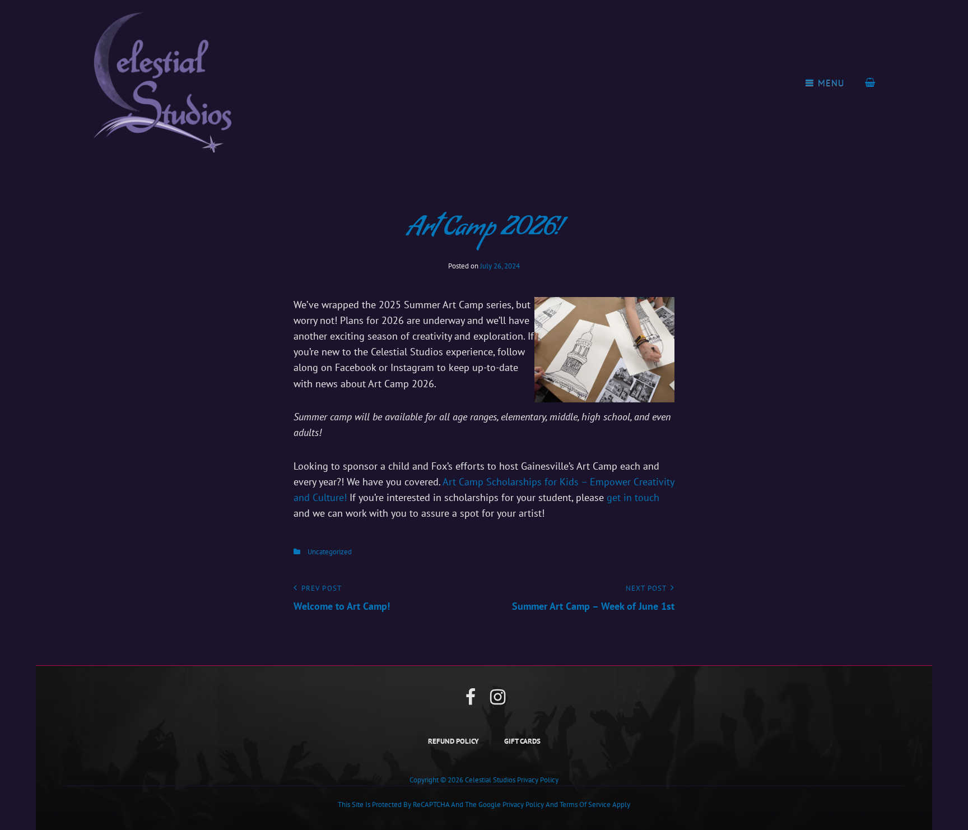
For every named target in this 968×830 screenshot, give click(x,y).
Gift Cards (522, 741)
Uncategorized (330, 552)
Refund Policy (453, 741)
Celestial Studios (490, 780)
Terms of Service (585, 804)
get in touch (633, 497)
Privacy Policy (538, 780)
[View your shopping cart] (870, 82)
